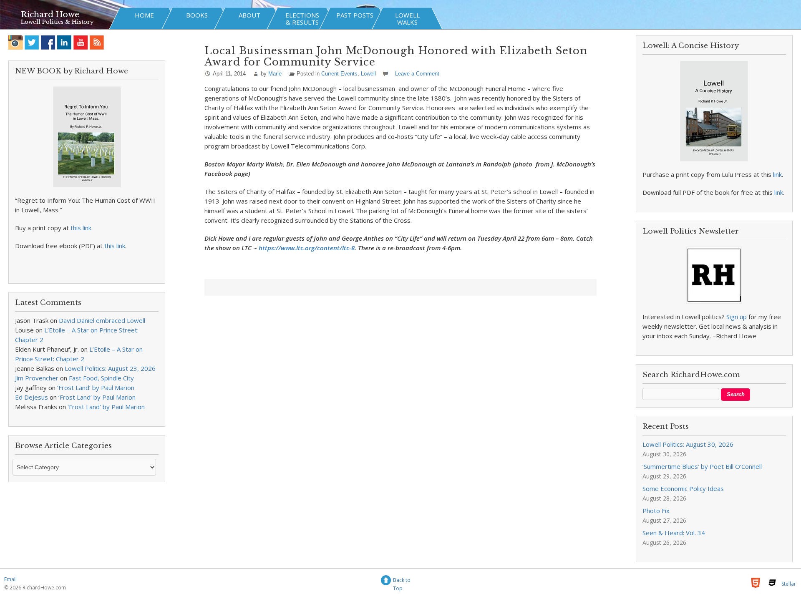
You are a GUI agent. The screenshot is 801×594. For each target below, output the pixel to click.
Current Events (339, 73)
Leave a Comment (417, 73)
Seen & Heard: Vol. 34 (673, 533)
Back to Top (402, 581)
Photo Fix (656, 510)
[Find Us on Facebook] (48, 42)
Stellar (788, 583)
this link (81, 228)
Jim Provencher (36, 378)
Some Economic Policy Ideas (683, 488)
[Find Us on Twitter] (32, 42)
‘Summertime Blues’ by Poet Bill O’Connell (702, 466)
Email (10, 579)
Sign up (736, 316)
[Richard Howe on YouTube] (80, 42)
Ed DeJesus (31, 397)
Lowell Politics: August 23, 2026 (110, 368)
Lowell (368, 73)
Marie (275, 73)
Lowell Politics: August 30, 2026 (687, 444)
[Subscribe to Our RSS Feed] (97, 42)
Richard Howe (50, 14)
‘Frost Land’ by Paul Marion (95, 387)
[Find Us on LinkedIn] (64, 42)
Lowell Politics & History (57, 22)
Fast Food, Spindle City (101, 378)
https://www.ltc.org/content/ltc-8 (307, 248)
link (777, 174)
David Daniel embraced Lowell (102, 320)
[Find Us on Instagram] (15, 42)
